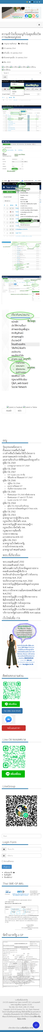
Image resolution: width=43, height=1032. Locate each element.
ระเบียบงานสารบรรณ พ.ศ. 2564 (17, 580)
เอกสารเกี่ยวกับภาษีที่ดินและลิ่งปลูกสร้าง (21, 459)
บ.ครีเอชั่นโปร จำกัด (26, 1028)
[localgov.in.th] (21, 13)
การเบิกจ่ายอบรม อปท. (13, 546)
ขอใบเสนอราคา (14, 728)
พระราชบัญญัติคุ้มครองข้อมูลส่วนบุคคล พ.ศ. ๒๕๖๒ (21, 585)
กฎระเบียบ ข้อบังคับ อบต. (15, 521)
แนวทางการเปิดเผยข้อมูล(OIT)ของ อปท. (23, 508)
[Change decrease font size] (34, 2)
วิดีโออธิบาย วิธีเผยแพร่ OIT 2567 (20, 477)
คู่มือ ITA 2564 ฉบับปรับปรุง (18, 506)
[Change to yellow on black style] (27, 2)
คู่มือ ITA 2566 (9, 480)
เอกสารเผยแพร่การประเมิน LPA (17, 456)
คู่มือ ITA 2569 (9, 462)
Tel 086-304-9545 (12, 710)
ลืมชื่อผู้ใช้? (7, 875)
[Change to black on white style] (32, 2)
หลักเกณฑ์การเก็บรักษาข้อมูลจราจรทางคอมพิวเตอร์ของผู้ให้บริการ (20, 570)
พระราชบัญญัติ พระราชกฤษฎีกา (18, 524)
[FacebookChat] (21, 719)
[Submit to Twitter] (30, 407)
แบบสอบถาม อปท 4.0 (13, 536)
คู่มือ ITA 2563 (9, 514)
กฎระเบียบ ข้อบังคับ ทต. (14, 527)
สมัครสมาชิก (8, 872)
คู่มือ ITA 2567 (9, 471)
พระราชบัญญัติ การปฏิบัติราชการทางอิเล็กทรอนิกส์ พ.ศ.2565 (20, 598)
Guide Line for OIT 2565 (17, 500)
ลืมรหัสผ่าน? (8, 877)
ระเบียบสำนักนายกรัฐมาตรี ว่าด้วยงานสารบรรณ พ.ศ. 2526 (20, 576)
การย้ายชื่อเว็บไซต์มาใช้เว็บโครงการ (19, 453)
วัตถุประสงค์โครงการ (12, 446)
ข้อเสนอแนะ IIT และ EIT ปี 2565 (20, 497)
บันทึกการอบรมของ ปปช (17, 488)
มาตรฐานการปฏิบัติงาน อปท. (16, 517)
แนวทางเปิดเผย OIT (15, 486)
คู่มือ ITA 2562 (9, 511)
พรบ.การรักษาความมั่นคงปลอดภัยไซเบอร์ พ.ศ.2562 (22, 592)
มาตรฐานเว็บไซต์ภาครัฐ (13, 543)
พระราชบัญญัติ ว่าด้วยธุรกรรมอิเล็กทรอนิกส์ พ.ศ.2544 (16, 605)
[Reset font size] (37, 2)
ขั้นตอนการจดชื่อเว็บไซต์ (14, 450)
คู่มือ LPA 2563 (9, 540)
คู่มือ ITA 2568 (9, 468)
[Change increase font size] (39, 2)
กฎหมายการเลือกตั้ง (12, 530)
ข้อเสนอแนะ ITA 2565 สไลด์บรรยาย (21, 494)
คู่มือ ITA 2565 (9, 491)
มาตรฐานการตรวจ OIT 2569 (19, 465)
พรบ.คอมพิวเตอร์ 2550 (13, 561)
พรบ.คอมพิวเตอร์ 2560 (13, 564)
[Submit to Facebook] (15, 407)
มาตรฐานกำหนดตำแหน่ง (14, 549)
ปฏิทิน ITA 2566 (14, 483)
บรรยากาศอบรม (10, 533)
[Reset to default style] (29, 2)
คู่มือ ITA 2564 (9, 502)
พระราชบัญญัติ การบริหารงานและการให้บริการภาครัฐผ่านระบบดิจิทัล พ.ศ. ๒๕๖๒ (21, 611)
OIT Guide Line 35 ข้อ (16, 474)
